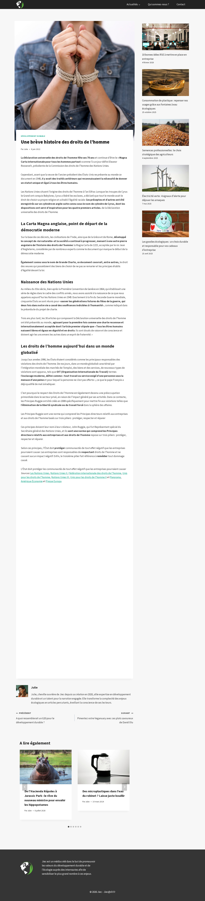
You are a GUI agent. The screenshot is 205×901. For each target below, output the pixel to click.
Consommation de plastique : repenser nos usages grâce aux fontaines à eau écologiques (165, 104)
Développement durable (33, 136)
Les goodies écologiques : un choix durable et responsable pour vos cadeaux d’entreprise (165, 245)
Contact (181, 4)
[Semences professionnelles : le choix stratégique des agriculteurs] (165, 132)
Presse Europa (53, 481)
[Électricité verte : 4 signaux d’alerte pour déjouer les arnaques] (165, 178)
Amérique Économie (32, 481)
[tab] (68, 826)
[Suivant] (124, 787)
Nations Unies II (58, 473)
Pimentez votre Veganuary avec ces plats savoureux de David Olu (105, 718)
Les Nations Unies (39, 473)
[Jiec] (20, 4)
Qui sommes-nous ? (158, 4)
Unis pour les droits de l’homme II (88, 477)
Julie (34, 687)
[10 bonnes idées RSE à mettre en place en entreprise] (165, 37)
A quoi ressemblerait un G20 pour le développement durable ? (35, 718)
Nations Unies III (60, 477)
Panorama (115, 477)
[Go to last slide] (24, 787)
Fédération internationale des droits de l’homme (95, 473)
